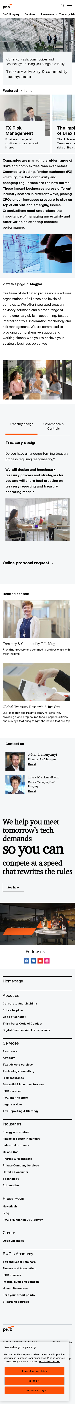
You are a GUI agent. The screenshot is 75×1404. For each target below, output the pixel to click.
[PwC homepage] (7, 5)
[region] (34, 1371)
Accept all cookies (34, 1371)
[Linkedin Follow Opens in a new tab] (33, 961)
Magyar (36, 284)
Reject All (34, 1380)
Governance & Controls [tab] (53, 426)
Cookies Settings (34, 1390)
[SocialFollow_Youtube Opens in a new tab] (40, 961)
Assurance (47, 14)
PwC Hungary (11, 14)
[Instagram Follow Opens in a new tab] (47, 961)
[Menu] (69, 5)
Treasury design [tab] (21, 424)
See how (13, 887)
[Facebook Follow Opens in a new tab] (26, 961)
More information (49, 1361)
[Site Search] (63, 5)
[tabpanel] (37, 493)
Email (32, 764)
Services (30, 14)
